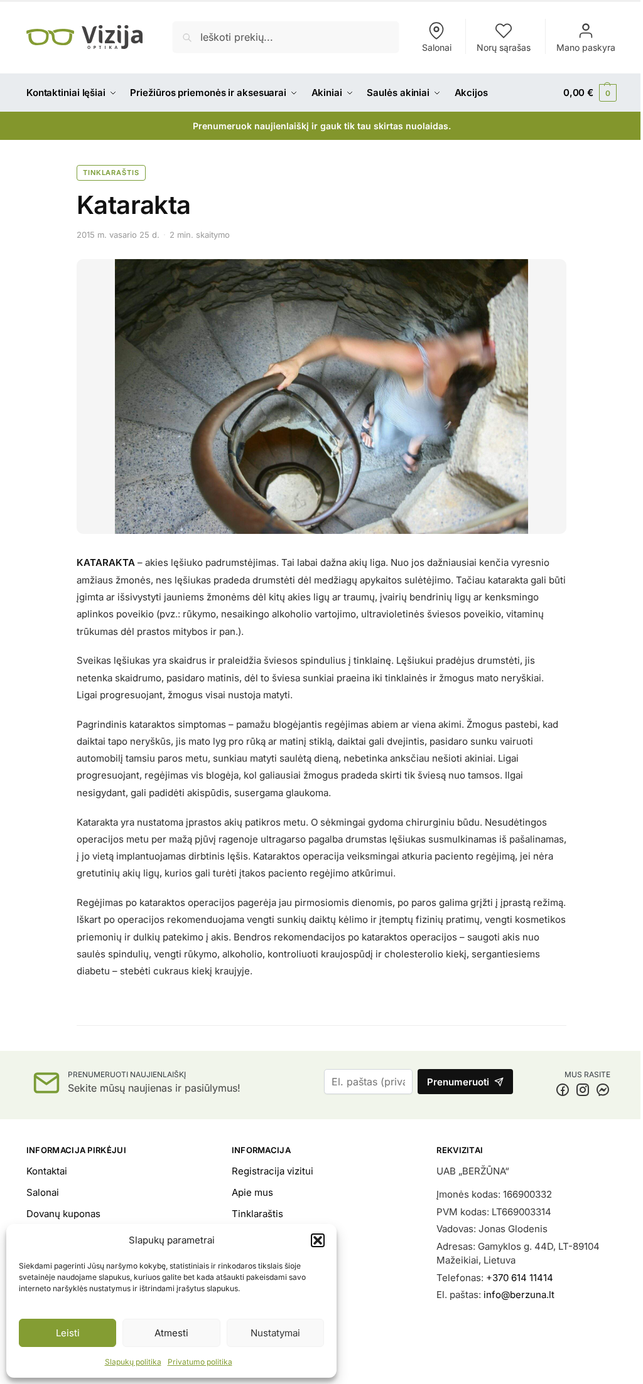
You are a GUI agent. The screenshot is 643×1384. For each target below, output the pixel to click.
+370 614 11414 (519, 1278)
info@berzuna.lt (519, 1295)
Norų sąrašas (504, 47)
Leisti (68, 1333)
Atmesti (171, 1333)
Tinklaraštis (111, 172)
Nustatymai (275, 1333)
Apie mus (252, 1192)
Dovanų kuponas (63, 1214)
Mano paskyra (585, 47)
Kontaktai (46, 1171)
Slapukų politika (133, 1361)
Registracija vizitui (272, 1171)
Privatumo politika (200, 1361)
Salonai (436, 47)
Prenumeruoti (458, 1082)
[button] (317, 1240)
